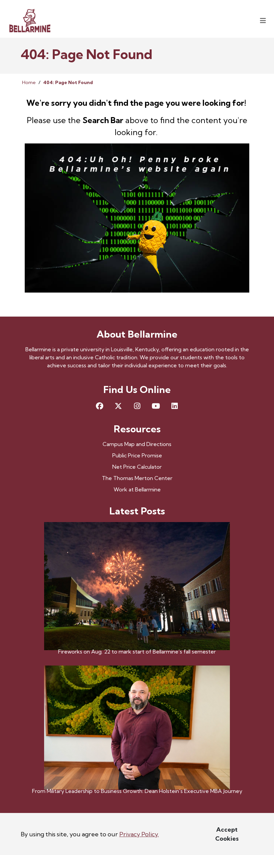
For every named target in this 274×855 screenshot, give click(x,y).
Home (29, 82)
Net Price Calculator (137, 466)
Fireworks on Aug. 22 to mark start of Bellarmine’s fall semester (137, 651)
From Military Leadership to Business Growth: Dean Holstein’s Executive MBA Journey (137, 791)
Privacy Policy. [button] (139, 834)
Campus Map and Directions (137, 444)
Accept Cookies (227, 834)
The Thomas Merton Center (137, 478)
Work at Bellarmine (137, 489)
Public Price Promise (137, 455)
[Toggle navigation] (263, 20)
